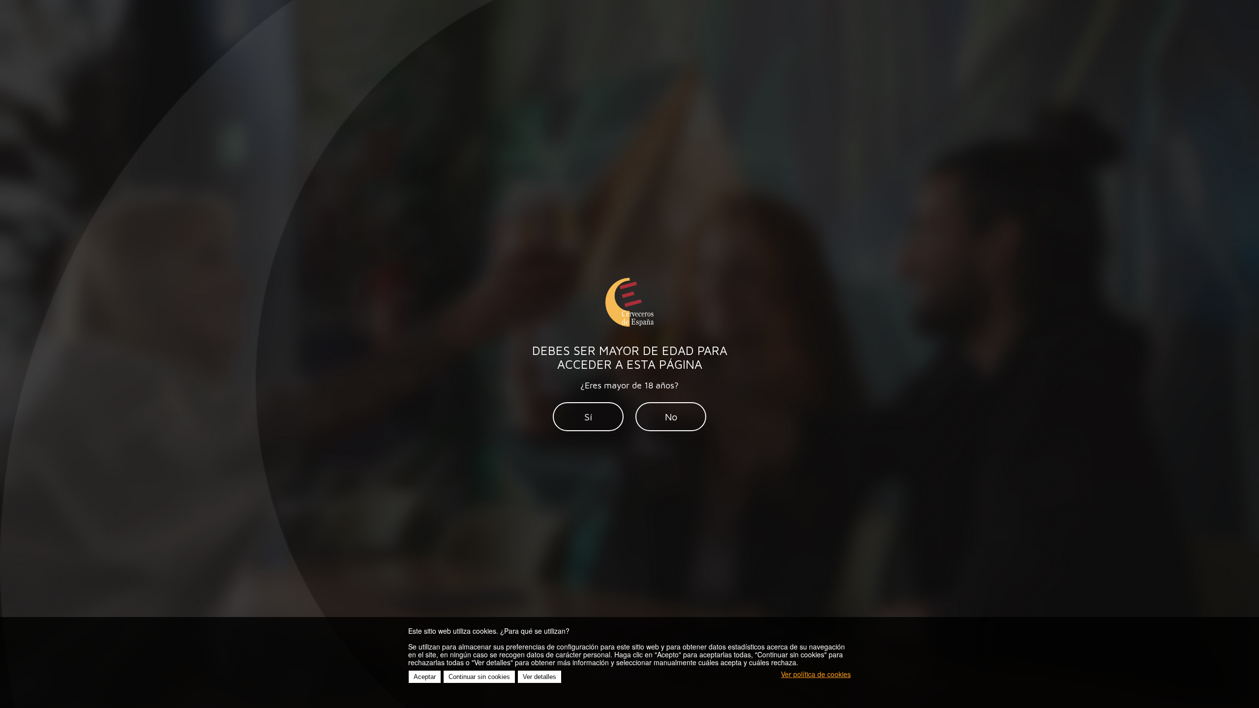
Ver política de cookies (816, 674)
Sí (588, 416)
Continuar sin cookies (479, 676)
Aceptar (425, 676)
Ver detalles (539, 676)
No (671, 416)
